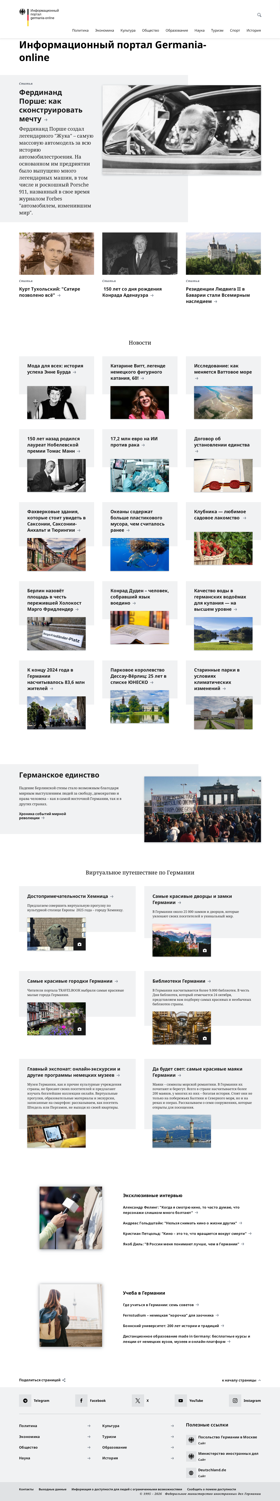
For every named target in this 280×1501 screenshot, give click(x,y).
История (254, 30)
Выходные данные (52, 1489)
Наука (200, 30)
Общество (150, 30)
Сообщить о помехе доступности (211, 1489)
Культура (128, 30)
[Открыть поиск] (258, 12)
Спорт (235, 30)
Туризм (217, 30)
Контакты (26, 1489)
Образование (177, 30)
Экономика (104, 30)
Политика (80, 30)
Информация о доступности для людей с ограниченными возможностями (127, 1489)
